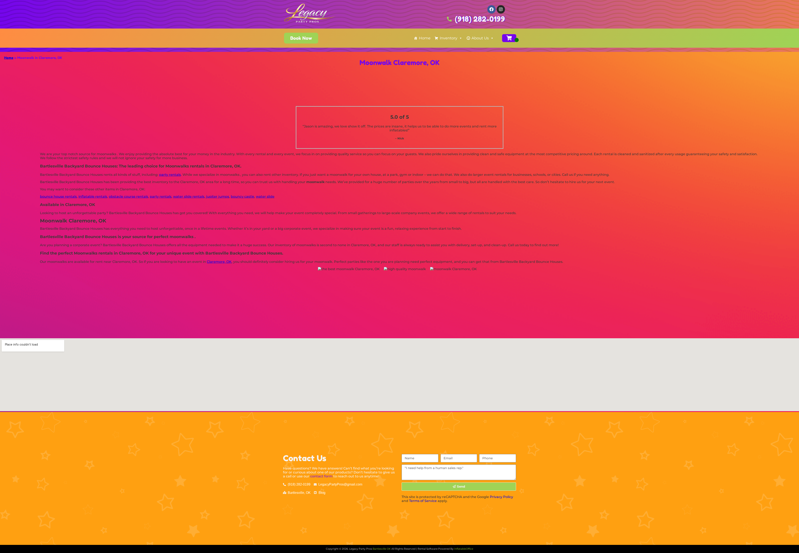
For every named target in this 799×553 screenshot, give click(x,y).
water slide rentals (188, 196)
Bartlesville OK (382, 548)
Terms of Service (423, 501)
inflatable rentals (92, 196)
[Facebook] (491, 9)
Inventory (448, 38)
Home (425, 38)
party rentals (170, 175)
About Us (480, 38)
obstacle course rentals (128, 196)
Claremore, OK (219, 262)
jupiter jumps (217, 196)
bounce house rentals (58, 196)
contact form (321, 476)
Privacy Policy (501, 497)
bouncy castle (242, 196)
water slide (265, 196)
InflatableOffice (463, 548)
